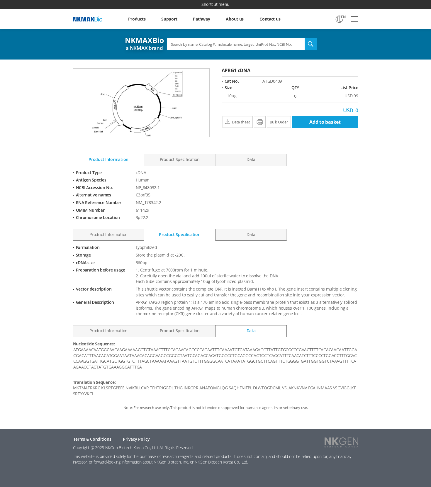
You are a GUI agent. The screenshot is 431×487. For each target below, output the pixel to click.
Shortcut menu (215, 4)
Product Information (108, 159)
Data (251, 159)
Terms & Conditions (92, 439)
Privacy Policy (136, 439)
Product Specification (180, 159)
